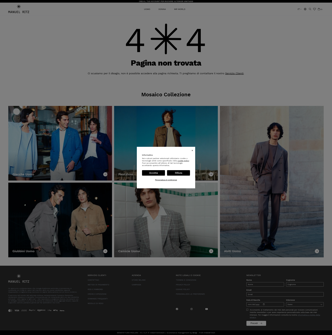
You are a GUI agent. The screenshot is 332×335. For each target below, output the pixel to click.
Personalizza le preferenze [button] (166, 180)
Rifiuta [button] (178, 172)
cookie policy (183, 161)
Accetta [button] (153, 172)
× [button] (192, 150)
